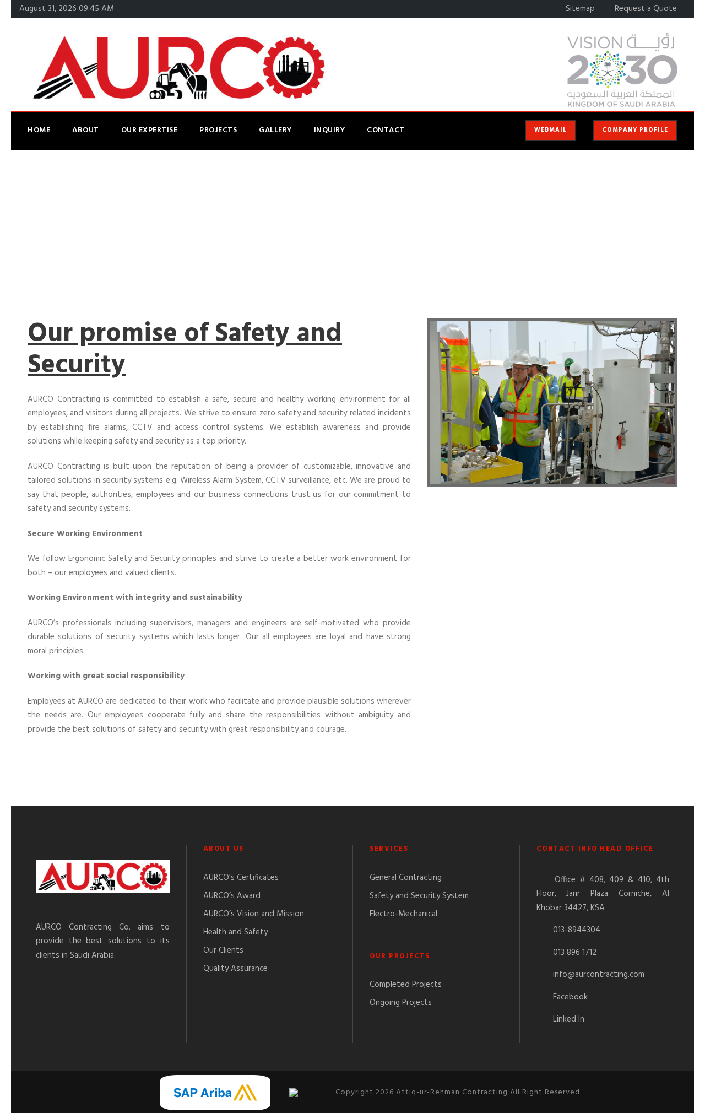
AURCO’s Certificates (241, 877)
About (85, 130)
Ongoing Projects (401, 1002)
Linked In (568, 1019)
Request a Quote (646, 8)
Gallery (275, 130)
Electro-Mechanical (403, 914)
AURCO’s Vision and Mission (253, 914)
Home (39, 130)
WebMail (550, 130)
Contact (386, 130)
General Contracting (406, 877)
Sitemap (580, 8)
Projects (218, 130)
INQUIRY (329, 130)
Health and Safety (235, 932)
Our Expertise (149, 130)
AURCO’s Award (232, 896)
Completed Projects (406, 984)
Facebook (570, 997)
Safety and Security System (419, 896)
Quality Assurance (235, 968)
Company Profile (635, 130)
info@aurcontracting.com (598, 974)
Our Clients (223, 950)
